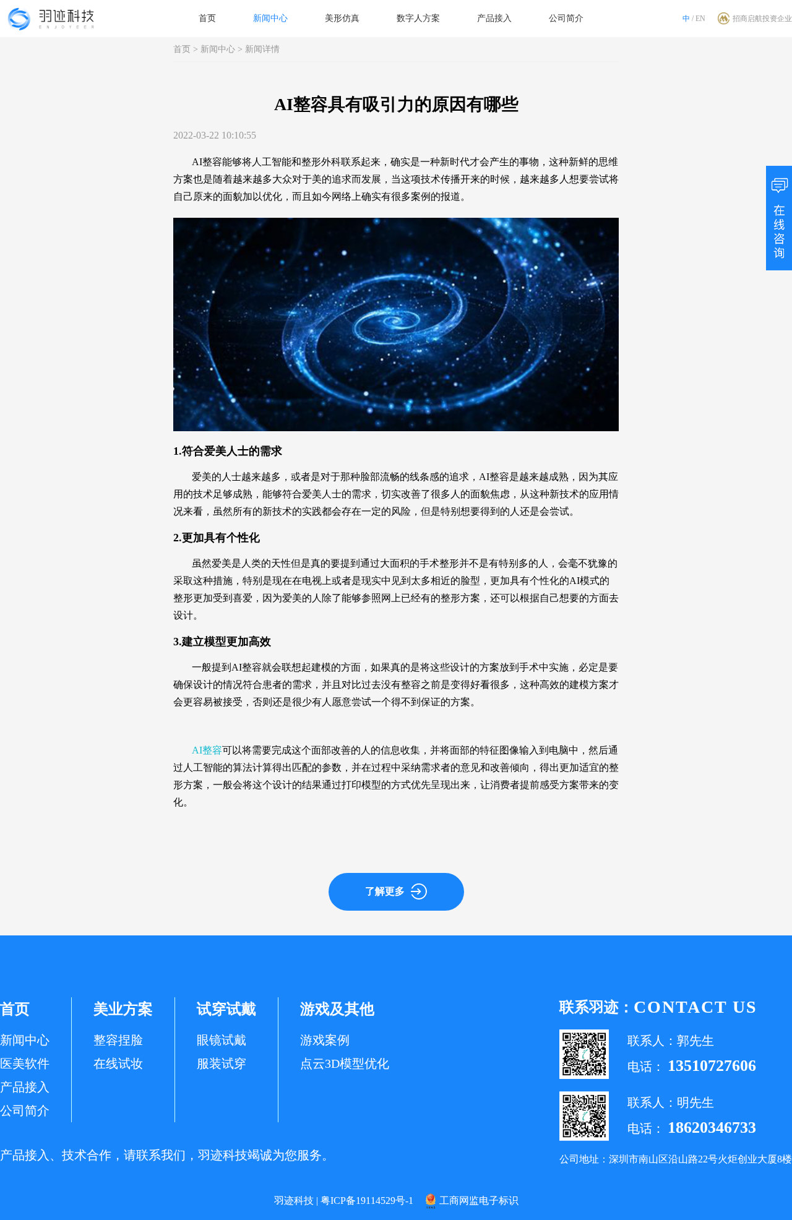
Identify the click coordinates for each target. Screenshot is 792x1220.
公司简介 (566, 18)
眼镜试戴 (221, 1040)
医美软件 (25, 1063)
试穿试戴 (226, 1009)
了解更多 (385, 891)
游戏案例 (325, 1040)
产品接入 (494, 18)
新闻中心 (270, 18)
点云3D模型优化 (344, 1063)
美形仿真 (342, 18)
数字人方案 (418, 18)
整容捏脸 (118, 1040)
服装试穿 (221, 1063)
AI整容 (207, 750)
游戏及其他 (337, 1009)
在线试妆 (118, 1063)
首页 (207, 18)
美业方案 (123, 1009)
